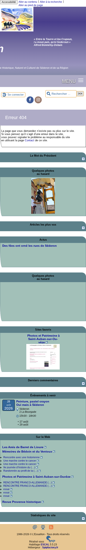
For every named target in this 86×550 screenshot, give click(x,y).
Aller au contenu (28, 1)
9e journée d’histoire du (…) (19, 467)
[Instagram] (38, 100)
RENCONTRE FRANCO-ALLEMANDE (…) (27, 482)
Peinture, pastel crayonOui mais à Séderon (32, 403)
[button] (81, 80)
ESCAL (45, 544)
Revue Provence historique (21, 501)
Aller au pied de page (31, 5)
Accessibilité (9, 2)
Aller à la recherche (51, 1)
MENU (69, 81)
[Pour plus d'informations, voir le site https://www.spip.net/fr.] (51, 541)
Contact (29, 140)
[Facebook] (30, 100)
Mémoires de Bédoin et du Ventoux (27, 451)
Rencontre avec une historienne (21, 457)
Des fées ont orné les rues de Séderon (29, 245)
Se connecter (16, 94)
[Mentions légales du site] (43, 528)
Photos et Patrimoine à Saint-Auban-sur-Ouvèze (36, 476)
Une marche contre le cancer (19, 460)
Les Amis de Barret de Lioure (22, 447)
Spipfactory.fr (50, 547)
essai (6, 489)
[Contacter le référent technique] (35, 528)
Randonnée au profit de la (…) (20, 470)
